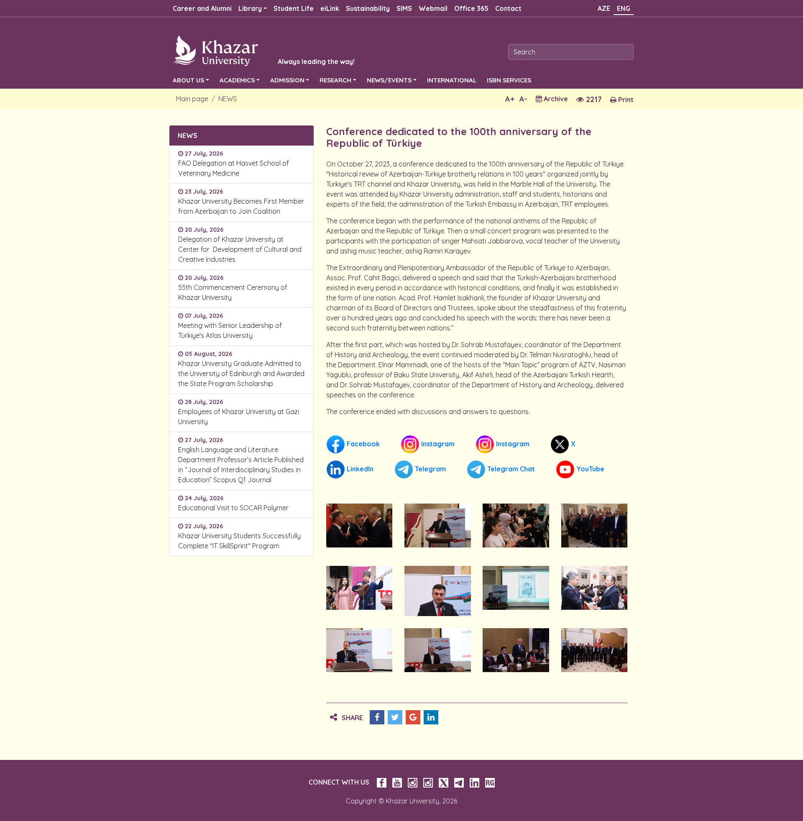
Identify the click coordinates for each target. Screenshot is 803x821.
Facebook (362, 444)
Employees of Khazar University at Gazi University (238, 416)
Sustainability (368, 8)
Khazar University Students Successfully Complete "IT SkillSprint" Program (239, 541)
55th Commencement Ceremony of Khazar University (232, 292)
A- (523, 99)
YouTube (589, 469)
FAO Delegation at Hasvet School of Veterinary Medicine (233, 168)
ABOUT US (188, 80)
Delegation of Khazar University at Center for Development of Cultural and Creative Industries (240, 249)
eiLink (329, 8)
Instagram (437, 444)
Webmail (433, 8)
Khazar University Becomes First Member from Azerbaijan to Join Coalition (241, 206)
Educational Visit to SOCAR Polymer (235, 508)
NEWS (227, 99)
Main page (192, 99)
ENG (623, 8)
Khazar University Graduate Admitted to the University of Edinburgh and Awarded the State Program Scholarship (241, 373)
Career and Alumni (202, 8)
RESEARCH (335, 80)
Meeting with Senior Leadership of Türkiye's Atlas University (230, 330)
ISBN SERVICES (509, 80)
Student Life (294, 8)
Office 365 (471, 8)
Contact (508, 8)
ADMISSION (287, 80)
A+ (509, 99)
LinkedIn (359, 469)
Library (250, 8)
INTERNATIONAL (451, 80)
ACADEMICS (237, 80)
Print (625, 99)
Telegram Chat (510, 469)
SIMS (404, 8)
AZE (604, 8)
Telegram (429, 469)
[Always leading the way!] (253, 50)
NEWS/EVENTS (389, 80)
